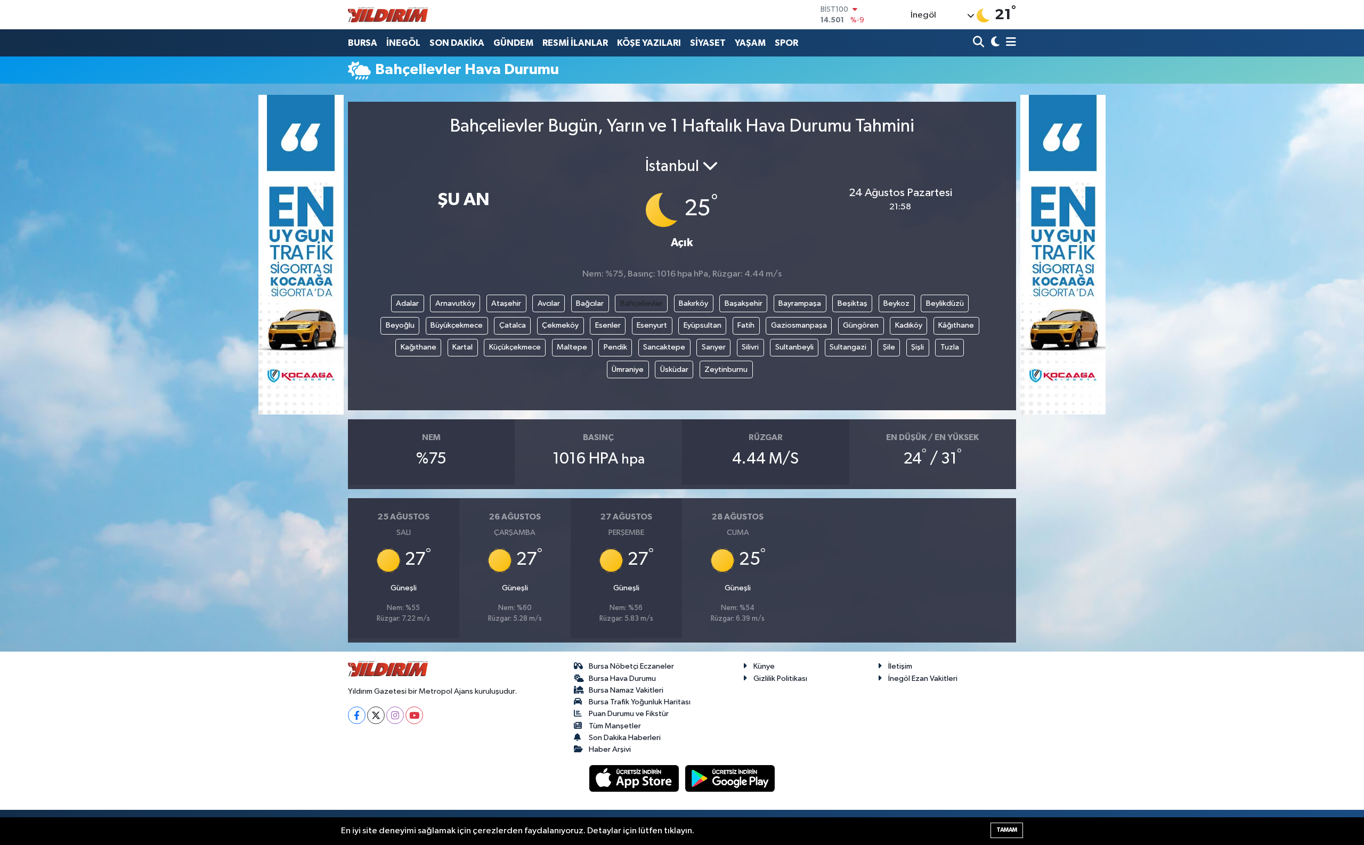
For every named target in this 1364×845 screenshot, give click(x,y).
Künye (764, 666)
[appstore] (635, 778)
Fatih (745, 325)
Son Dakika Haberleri (625, 738)
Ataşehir (506, 303)
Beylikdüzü (945, 303)
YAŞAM (750, 42)
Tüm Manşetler (615, 726)
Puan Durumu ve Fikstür (629, 714)
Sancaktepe (664, 347)
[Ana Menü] (1009, 42)
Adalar (407, 303)
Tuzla (949, 347)
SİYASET (708, 42)
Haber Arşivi (610, 749)
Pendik (615, 347)
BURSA (362, 42)
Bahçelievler (641, 303)
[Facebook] (357, 715)
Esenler (608, 325)
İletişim (900, 666)
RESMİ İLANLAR (575, 42)
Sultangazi (848, 347)
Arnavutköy (455, 303)
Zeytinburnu (726, 369)
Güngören (861, 325)
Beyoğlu (400, 325)
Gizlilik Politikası (780, 678)
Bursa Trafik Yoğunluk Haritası (640, 702)
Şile (889, 347)
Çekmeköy (560, 325)
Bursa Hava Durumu (622, 678)
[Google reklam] (301, 254)
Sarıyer (714, 347)
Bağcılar (590, 303)
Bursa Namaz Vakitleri (626, 690)
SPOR (786, 42)
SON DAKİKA (456, 42)
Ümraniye (628, 369)
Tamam (1006, 830)
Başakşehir (743, 303)
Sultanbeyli (794, 347)
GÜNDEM (513, 42)
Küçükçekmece (515, 347)
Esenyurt (652, 325)
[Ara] (979, 42)
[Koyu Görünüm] (994, 42)
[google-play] (730, 778)
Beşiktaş (852, 303)
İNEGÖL (403, 42)
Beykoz (896, 303)
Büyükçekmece (457, 325)
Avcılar (549, 303)
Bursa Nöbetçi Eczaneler (631, 666)
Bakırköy (693, 303)
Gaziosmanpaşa (799, 325)
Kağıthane (418, 347)
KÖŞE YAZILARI (649, 42)
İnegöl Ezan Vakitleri (922, 678)
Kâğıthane (956, 325)
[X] (376, 715)
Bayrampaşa (799, 303)
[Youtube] (414, 715)
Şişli (917, 347)
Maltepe (572, 347)
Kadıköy (908, 325)
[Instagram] (395, 715)
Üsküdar (674, 369)
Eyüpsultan (702, 325)
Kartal (462, 347)
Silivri (750, 347)
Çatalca (512, 325)
